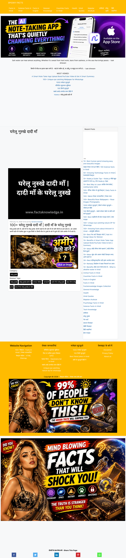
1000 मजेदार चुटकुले (63, 82)
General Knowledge (47, 9)
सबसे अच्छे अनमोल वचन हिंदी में (63, 91)
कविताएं (101, 8)
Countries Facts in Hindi (62, 9)
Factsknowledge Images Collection (97, 286)
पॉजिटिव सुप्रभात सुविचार (63, 85)
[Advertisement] (63, 111)
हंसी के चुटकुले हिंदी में (79, 360)
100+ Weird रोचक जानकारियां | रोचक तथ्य (97, 196)
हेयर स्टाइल (86, 333)
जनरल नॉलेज (37, 282)
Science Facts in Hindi (24, 9)
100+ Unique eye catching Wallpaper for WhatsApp (63, 79)
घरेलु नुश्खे (106, 9)
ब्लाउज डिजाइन (88, 323)
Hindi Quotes (81, 9)
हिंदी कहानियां (114, 9)
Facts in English (36, 9)
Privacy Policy (107, 353)
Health (74, 8)
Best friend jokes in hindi (79, 356)
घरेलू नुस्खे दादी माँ (25, 282)
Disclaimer (108, 350)
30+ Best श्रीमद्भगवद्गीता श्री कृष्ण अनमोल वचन (99, 260)
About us (107, 356)
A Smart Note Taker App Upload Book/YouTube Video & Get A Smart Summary (63, 76)
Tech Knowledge (90, 310)
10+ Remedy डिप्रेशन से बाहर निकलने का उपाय (98, 264)
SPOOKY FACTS (15, 3)
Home (56, 95)
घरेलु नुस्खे (14, 282)
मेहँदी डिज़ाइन (87, 326)
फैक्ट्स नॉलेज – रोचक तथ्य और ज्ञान (71, 377)
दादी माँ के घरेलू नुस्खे (57, 282)
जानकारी (46, 282)
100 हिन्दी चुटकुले (63, 88)
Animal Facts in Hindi (91, 273)
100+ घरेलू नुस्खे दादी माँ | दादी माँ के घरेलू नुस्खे (40, 225)
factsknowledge (37, 222)
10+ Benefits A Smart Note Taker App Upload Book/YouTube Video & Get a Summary (98, 242)
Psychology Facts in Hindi (93, 303)
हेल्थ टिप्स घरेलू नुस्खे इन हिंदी (24, 287)
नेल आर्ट (85, 320)
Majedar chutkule (91, 9)
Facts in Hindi (12, 9)
